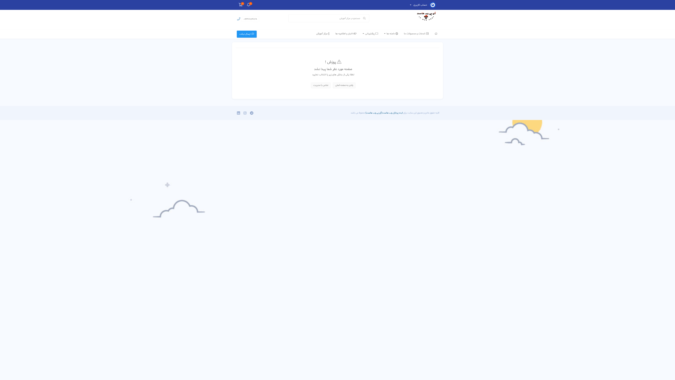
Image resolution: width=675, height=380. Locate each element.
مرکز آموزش (322, 34)
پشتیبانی (369, 34)
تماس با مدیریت (320, 85)
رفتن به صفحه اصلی (344, 85)
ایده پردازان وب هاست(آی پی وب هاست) (384, 113)
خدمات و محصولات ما (415, 34)
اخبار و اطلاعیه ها (344, 34)
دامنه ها (391, 34)
